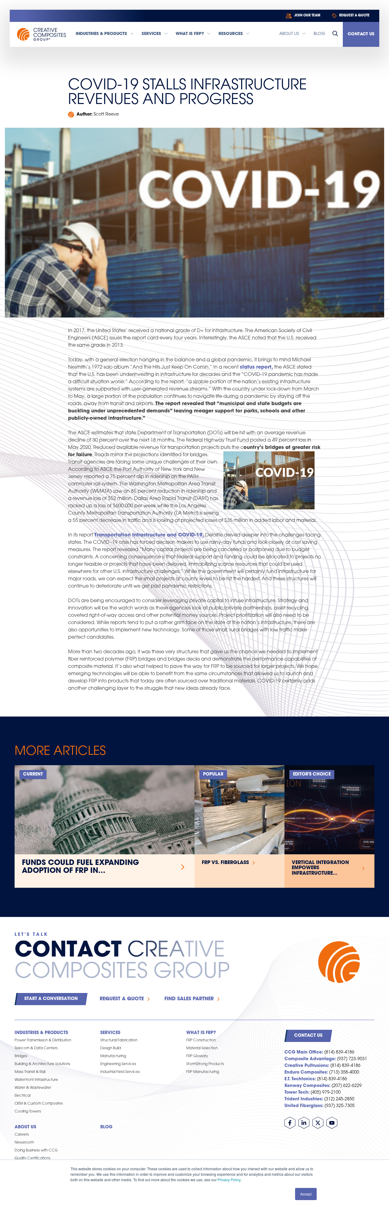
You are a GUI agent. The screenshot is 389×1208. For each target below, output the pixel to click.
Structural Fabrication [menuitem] (118, 1040)
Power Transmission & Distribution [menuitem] (43, 1040)
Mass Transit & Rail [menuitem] (30, 1072)
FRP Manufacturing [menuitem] (202, 1072)
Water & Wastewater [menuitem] (33, 1088)
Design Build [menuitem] (110, 1048)
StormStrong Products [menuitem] (205, 1064)
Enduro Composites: (306, 1072)
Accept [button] (306, 1193)
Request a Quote (122, 999)
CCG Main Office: (303, 1052)
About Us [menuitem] (25, 1127)
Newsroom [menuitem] (24, 1142)
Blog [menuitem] (106, 1127)
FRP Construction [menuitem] (201, 1040)
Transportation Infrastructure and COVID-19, (149, 535)
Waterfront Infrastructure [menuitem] (36, 1080)
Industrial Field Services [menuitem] (120, 1072)
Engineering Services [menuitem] (118, 1064)
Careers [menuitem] (22, 1135)
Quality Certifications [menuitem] (32, 1158)
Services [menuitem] (110, 1033)
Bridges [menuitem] (21, 1056)
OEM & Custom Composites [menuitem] (39, 1104)
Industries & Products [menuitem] (41, 1033)
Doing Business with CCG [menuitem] (36, 1150)
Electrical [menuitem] (22, 1096)
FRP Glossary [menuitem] (197, 1056)
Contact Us (361, 34)
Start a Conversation (51, 999)
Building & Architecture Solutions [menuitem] (42, 1064)
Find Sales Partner (189, 999)
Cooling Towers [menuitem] (28, 1111)
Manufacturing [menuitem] (113, 1056)
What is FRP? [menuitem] (201, 1033)
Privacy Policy (229, 1179)
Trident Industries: (303, 1099)
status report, (256, 367)
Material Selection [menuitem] (202, 1048)
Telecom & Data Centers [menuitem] (36, 1048)
